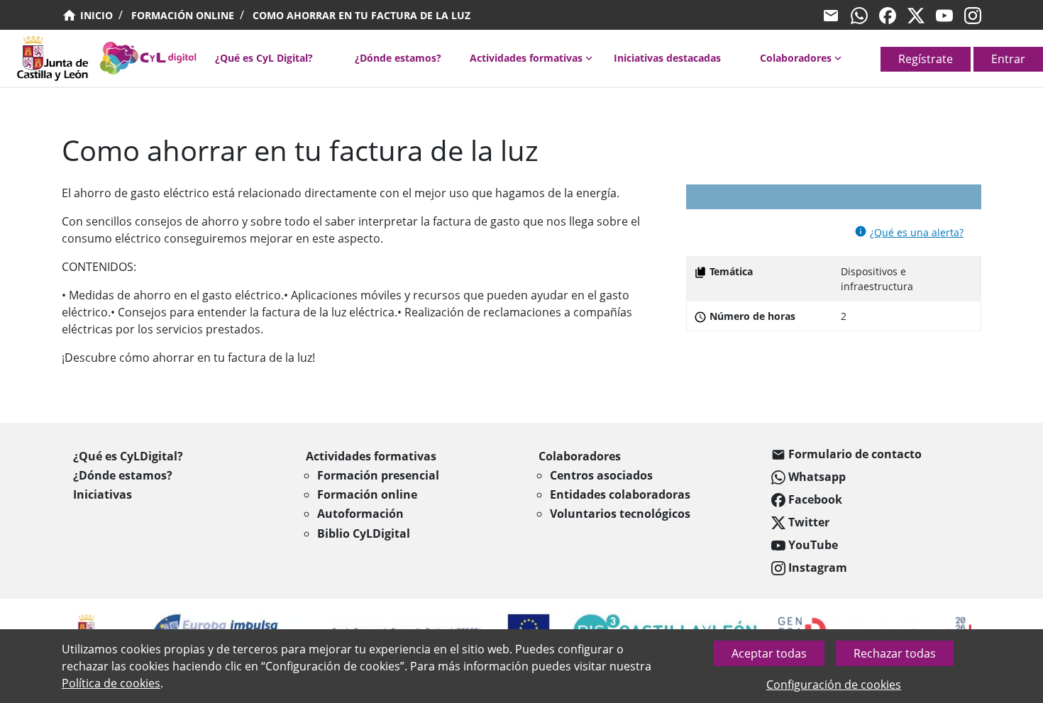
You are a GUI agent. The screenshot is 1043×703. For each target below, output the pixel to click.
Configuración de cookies (833, 684)
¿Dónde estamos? (398, 58)
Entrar (1008, 59)
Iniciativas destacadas (667, 58)
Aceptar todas (769, 653)
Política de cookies (111, 683)
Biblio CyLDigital (363, 533)
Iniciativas (102, 494)
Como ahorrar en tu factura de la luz (361, 15)
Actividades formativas (526, 58)
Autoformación (360, 513)
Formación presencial (378, 475)
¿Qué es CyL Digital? (264, 58)
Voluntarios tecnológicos (620, 513)
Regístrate (925, 59)
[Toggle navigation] (8, 62)
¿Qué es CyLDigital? (128, 456)
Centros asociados (601, 475)
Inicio (95, 15)
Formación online (182, 15)
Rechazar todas (895, 653)
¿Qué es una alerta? (917, 232)
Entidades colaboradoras (620, 494)
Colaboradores (796, 58)
